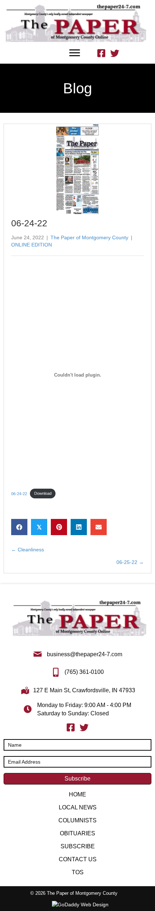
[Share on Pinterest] (59, 527)
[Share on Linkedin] (79, 527)
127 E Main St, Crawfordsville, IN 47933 (84, 690)
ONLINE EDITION (31, 245)
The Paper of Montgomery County (89, 237)
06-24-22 (19, 493)
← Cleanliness (27, 549)
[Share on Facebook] (19, 527)
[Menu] (74, 53)
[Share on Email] (98, 527)
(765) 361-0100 (84, 672)
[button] (77, 779)
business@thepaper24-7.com (84, 654)
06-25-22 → (130, 562)
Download (43, 493)
